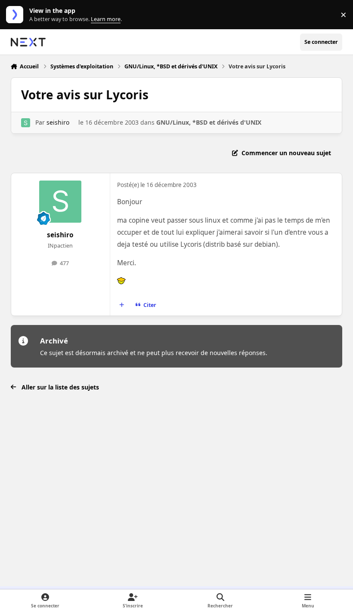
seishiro (57, 122)
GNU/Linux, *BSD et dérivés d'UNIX (208, 122)
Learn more (16, 15)
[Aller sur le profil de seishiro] (25, 122)
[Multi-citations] (121, 305)
